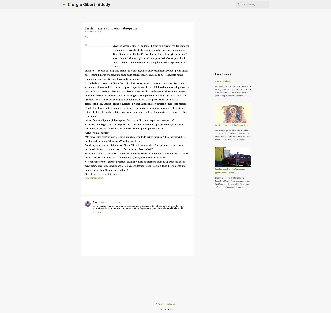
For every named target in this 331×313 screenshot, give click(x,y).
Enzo (95, 202)
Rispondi (97, 212)
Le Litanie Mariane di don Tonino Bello (231, 125)
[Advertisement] (137, 278)
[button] (86, 37)
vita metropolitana (94, 178)
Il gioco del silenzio (223, 81)
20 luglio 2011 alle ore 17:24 (109, 202)
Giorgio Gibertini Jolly (89, 4)
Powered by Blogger (167, 304)
